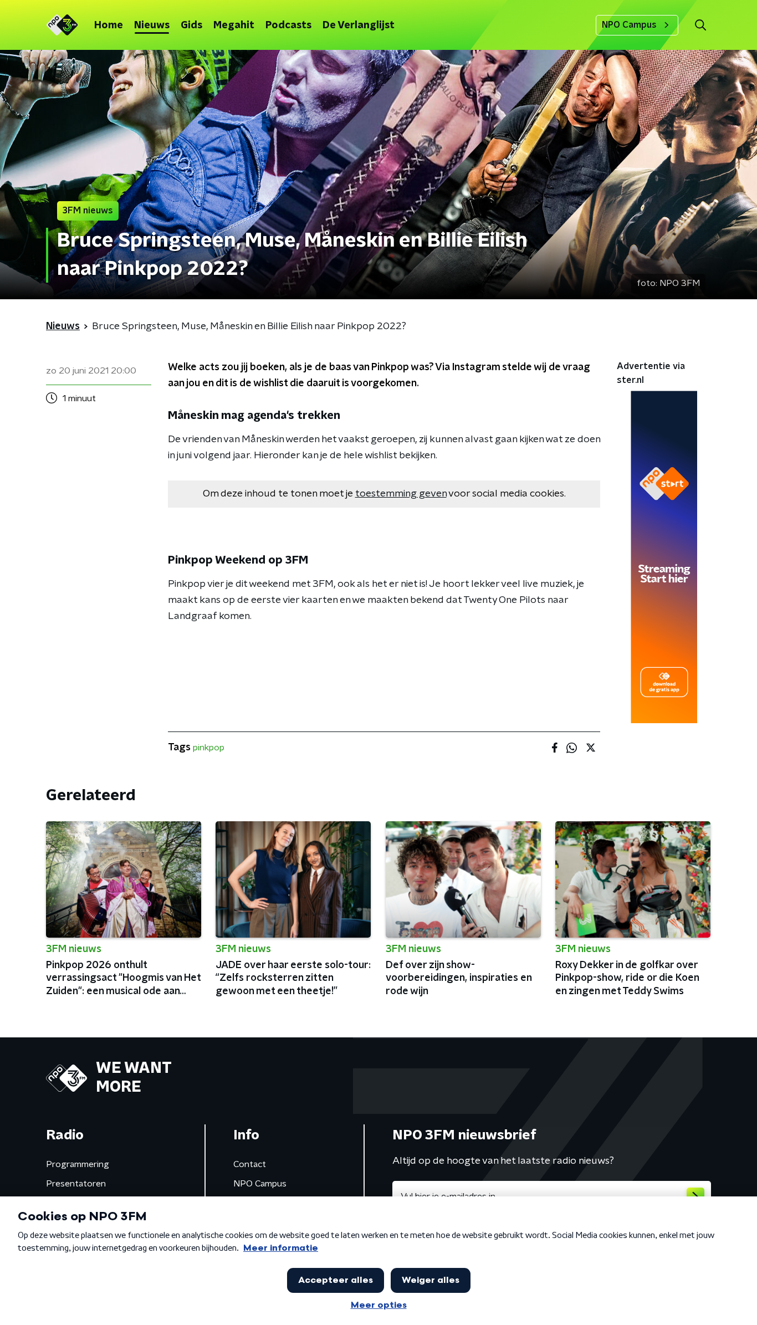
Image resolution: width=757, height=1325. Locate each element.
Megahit (233, 25)
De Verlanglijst (359, 25)
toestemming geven (401, 494)
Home (108, 25)
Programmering (77, 1164)
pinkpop (208, 747)
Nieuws (152, 25)
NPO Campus (629, 25)
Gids (191, 25)
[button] (700, 25)
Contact (249, 1164)
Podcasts (288, 25)
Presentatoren (76, 1183)
